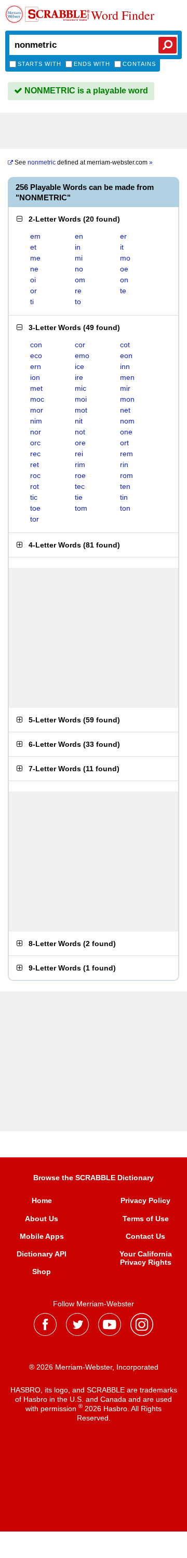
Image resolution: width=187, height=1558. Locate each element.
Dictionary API (41, 1254)
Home (42, 1200)
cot (125, 344)
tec (80, 486)
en (79, 236)
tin (124, 497)
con (36, 344)
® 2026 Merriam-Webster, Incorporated (93, 1367)
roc (35, 475)
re (78, 290)
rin (124, 464)
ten (125, 486)
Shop (41, 1271)
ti (32, 301)
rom (126, 475)
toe (35, 508)
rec (35, 453)
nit (79, 421)
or (33, 290)
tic (33, 497)
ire (79, 377)
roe (80, 475)
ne (34, 269)
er (123, 236)
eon (126, 355)
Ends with (92, 64)
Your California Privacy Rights (145, 1258)
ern (35, 366)
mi (79, 258)
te (123, 290)
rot (34, 486)
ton (125, 508)
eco (36, 355)
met (36, 388)
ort (124, 443)
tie (79, 497)
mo (125, 258)
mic (80, 388)
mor (36, 410)
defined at (84, 162)
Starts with (39, 64)
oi (33, 280)
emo (82, 355)
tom (81, 508)
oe (124, 269)
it (122, 247)
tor (34, 519)
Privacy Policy (145, 1200)
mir (125, 388)
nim (36, 421)
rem (126, 453)
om (80, 280)
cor (80, 344)
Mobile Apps (42, 1236)
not (80, 432)
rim (80, 464)
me (35, 258)
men (127, 377)
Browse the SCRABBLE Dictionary (93, 1177)
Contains (139, 64)
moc (37, 399)
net (125, 410)
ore (80, 443)
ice (79, 366)
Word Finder (122, 15)
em (35, 236)
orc (35, 443)
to (78, 301)
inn (125, 366)
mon (127, 399)
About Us (41, 1218)
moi (81, 399)
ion (35, 377)
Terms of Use (146, 1218)
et (33, 247)
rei (79, 453)
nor (35, 432)
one (126, 432)
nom (127, 421)
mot (81, 410)
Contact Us (145, 1236)
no (79, 269)
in (78, 247)
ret (34, 464)
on (124, 280)
